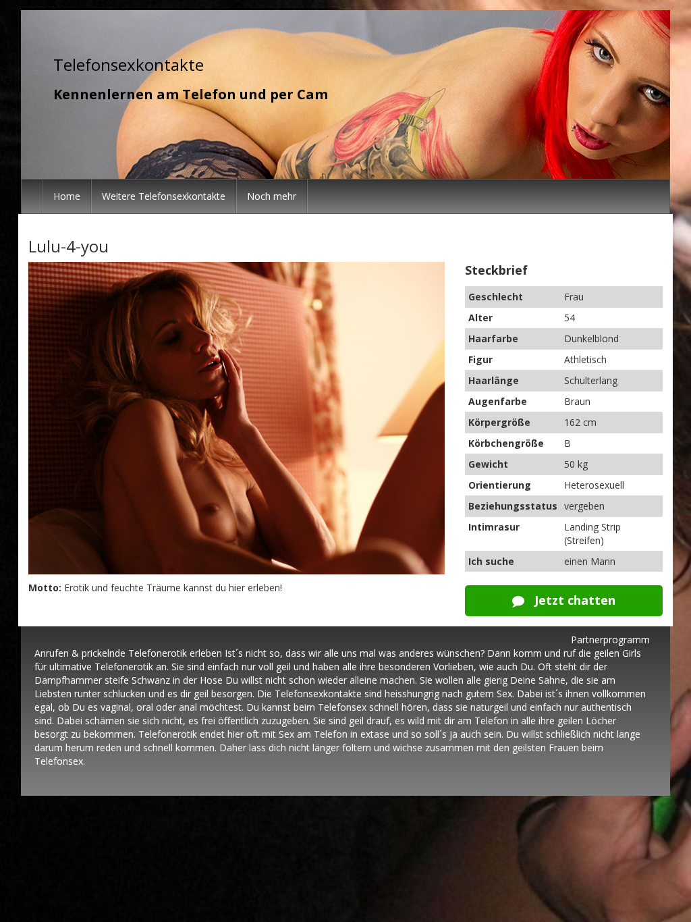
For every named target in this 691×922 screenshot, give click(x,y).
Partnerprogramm (610, 639)
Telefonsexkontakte (128, 64)
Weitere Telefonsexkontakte (163, 196)
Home (66, 196)
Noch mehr (271, 196)
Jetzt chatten (573, 600)
